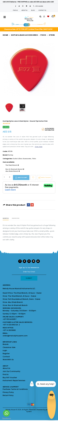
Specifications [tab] (15, 218)
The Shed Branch (12, 165)
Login (5, 350)
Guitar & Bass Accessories (24, 35)
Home (5, 35)
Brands (5, 344)
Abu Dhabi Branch (12, 171)
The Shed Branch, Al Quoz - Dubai (27, 293)
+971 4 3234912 (38, 6)
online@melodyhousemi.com (15, 336)
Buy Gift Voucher (10, 377)
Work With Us (8, 359)
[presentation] (6, 70)
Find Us (5, 374)
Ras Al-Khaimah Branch (14, 169)
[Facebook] (28, 204)
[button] (53, 15)
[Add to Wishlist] (33, 177)
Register (6, 353)
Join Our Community (11, 371)
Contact (6, 356)
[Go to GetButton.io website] (6, 418)
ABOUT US (24, 10)
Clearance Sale (9, 347)
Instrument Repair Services (14, 380)
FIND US (15, 10)
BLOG (33, 10)
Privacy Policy (8, 392)
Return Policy (8, 395)
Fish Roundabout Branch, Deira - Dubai (24, 299)
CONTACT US (42, 10)
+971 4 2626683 (9, 330)
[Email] (32, 204)
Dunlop (10, 155)
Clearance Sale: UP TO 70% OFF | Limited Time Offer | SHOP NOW (28, 29)
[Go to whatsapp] (6, 413)
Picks (43, 35)
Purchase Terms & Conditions (15, 389)
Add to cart (22, 177)
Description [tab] (6, 218)
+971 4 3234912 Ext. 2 (11, 325)
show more (38, 146)
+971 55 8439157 (9, 319)
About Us (6, 368)
